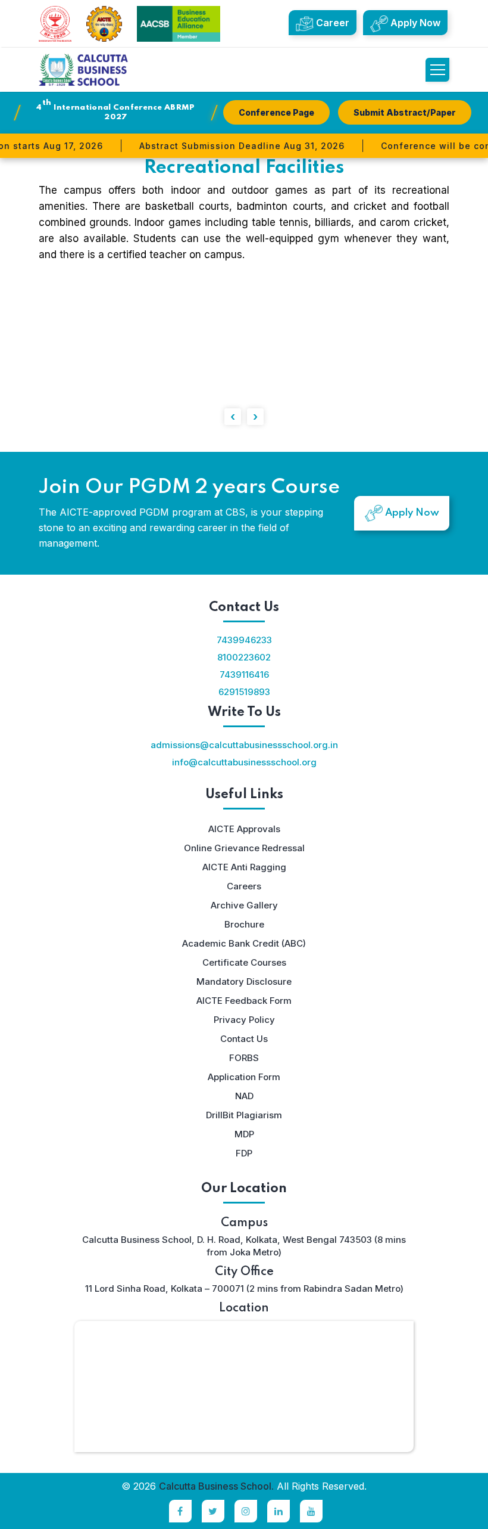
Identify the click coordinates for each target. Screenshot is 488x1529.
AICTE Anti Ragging (244, 867)
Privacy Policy (244, 1019)
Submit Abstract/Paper (405, 112)
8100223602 (244, 657)
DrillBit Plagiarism (244, 1115)
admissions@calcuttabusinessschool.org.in (244, 744)
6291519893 (244, 691)
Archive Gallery (244, 905)
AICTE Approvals (244, 829)
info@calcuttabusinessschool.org (244, 762)
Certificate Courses (244, 962)
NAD (244, 1096)
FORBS (244, 1057)
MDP (244, 1134)
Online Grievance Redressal (244, 848)
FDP (244, 1153)
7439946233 (244, 640)
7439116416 (244, 674)
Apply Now (414, 23)
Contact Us (244, 1038)
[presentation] (232, 416)
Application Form (244, 1077)
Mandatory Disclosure (244, 981)
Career (331, 23)
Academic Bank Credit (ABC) (244, 943)
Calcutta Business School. (216, 1486)
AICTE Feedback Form (244, 1000)
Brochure (244, 924)
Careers (244, 886)
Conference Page (276, 112)
